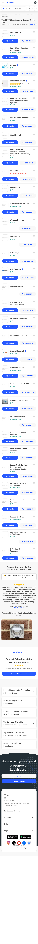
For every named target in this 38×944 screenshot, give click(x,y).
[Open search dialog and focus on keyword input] (3, 8)
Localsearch (4, 14)
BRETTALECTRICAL (19, 607)
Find (11, 14)
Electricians (18, 14)
